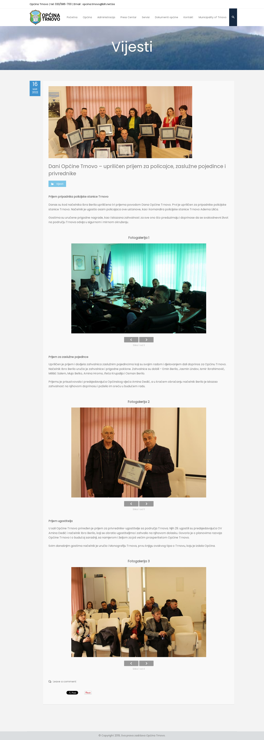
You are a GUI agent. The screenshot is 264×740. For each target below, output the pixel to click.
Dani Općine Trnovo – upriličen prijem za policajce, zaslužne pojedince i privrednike (137, 170)
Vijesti (59, 184)
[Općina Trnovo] (45, 17)
